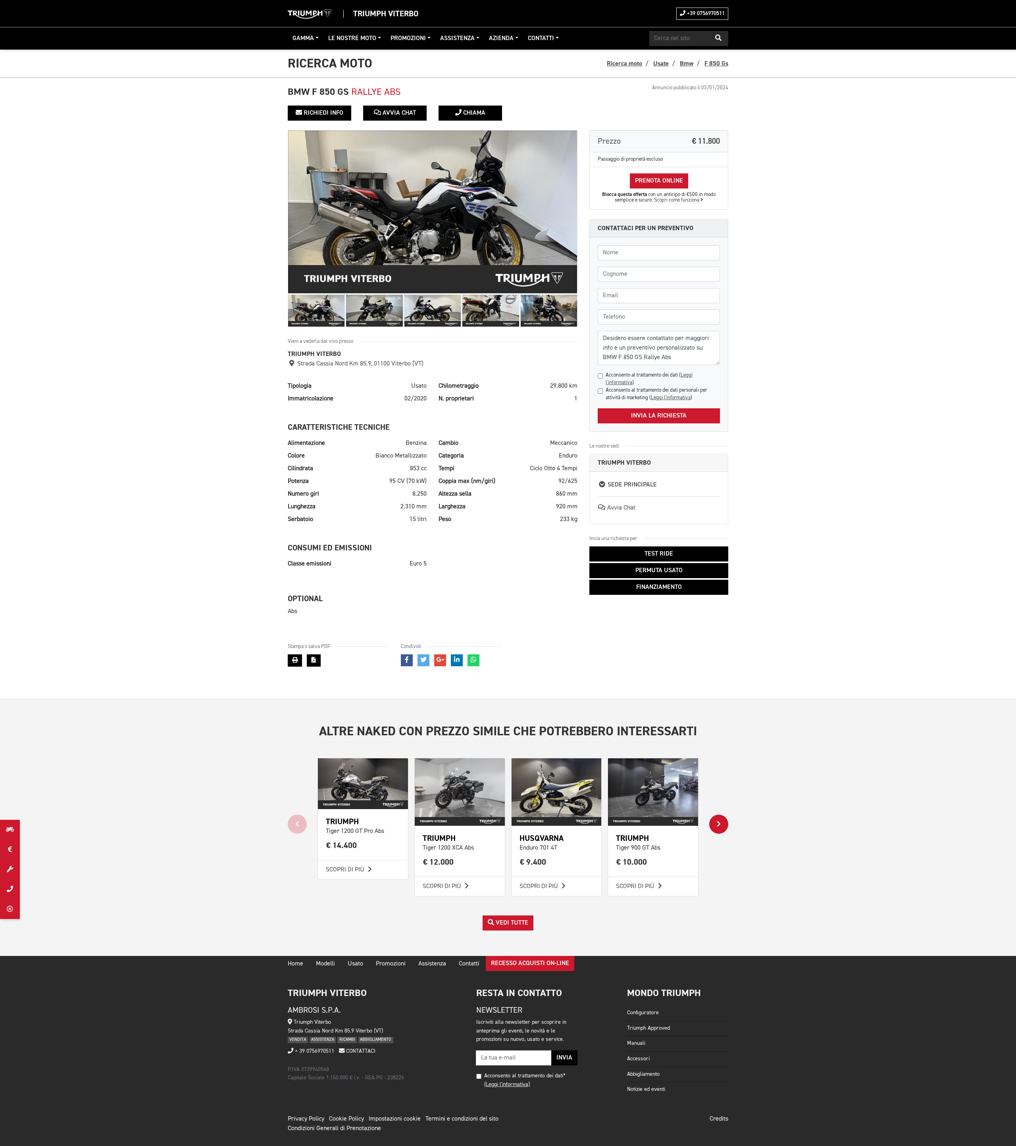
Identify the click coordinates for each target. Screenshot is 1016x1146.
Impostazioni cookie (395, 1119)
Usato (355, 964)
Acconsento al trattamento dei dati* (525, 1076)
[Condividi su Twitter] (423, 660)
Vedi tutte (511, 923)
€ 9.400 (533, 862)
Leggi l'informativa (671, 397)
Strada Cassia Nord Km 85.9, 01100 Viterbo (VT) (359, 364)
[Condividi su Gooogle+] (440, 660)
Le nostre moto (352, 38)
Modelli (325, 964)
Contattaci (359, 1051)
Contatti (541, 38)
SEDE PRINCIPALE (631, 485)
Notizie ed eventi (646, 1089)
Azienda (501, 38)
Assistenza (457, 38)
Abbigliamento (643, 1074)
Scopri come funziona (677, 200)
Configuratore (643, 1012)
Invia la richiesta (659, 416)
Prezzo (659, 141)
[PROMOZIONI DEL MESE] (10, 850)
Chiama (473, 113)
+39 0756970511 (705, 13)
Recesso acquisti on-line (530, 963)
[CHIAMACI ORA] (10, 889)
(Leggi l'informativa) (507, 1084)
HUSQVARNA (542, 838)
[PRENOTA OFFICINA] (10, 869)
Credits (719, 1119)
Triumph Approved (648, 1028)
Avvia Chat (398, 113)
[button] (718, 38)
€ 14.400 (341, 845)
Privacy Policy (306, 1119)
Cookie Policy (346, 1119)
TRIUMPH (342, 822)
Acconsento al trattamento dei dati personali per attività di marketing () (656, 394)
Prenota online (659, 181)
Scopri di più (346, 870)
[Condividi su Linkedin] (457, 660)
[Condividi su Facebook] (407, 660)
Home (295, 964)
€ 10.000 (631, 862)
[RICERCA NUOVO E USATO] (10, 830)
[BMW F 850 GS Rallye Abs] (432, 212)
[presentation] (297, 824)
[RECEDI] (10, 909)
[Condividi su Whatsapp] (473, 660)
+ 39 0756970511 (313, 1051)
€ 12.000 (438, 862)
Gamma (303, 38)
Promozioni (408, 38)
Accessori (638, 1058)
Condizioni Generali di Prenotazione (334, 1128)
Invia (564, 1058)
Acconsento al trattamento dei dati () (649, 379)
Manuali (636, 1043)
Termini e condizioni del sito (461, 1119)
